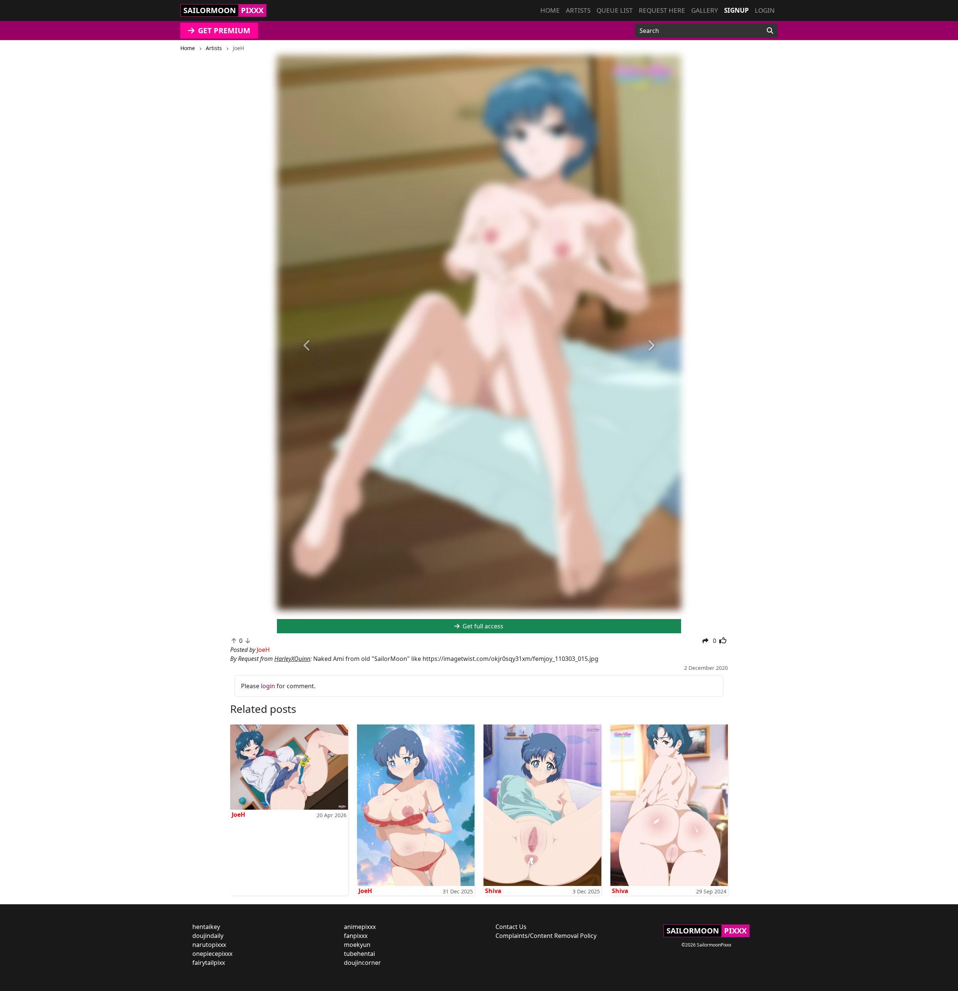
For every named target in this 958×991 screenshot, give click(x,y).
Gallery (704, 10)
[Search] (770, 31)
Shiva (493, 891)
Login (765, 10)
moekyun (357, 945)
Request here (662, 10)
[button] (307, 345)
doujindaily (207, 936)
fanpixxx (355, 936)
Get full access (482, 626)
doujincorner (362, 962)
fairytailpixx (208, 962)
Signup (736, 10)
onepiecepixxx (212, 954)
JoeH (238, 814)
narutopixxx (209, 945)
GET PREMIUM (223, 30)
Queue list (615, 10)
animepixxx (360, 927)
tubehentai (359, 954)
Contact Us (511, 927)
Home (550, 10)
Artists (578, 10)
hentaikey (206, 927)
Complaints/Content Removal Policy (546, 936)
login (268, 686)
